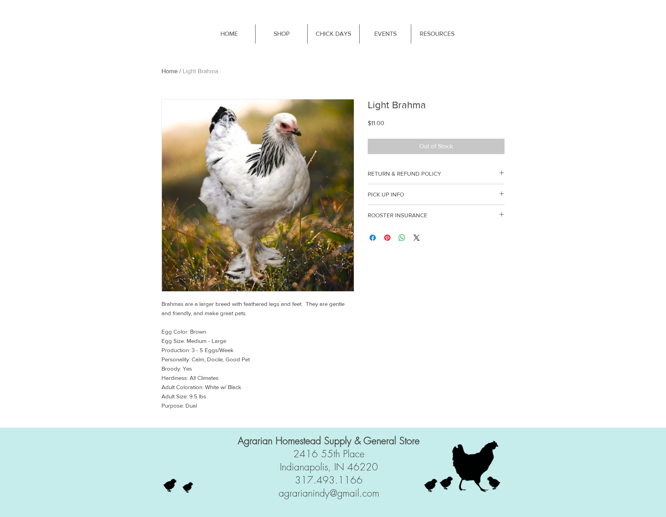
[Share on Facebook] (372, 237)
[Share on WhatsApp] (402, 237)
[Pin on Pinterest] (387, 237)
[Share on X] (416, 237)
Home (169, 71)
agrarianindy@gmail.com (329, 493)
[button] (436, 34)
